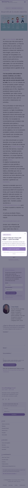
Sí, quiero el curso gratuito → (14, 248)
